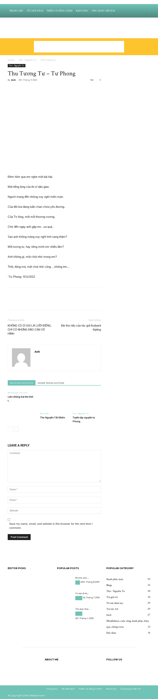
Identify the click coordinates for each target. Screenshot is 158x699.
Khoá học (82, 10)
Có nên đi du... (82, 593)
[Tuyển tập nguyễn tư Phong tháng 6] (87, 400)
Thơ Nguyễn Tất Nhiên (52, 417)
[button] (144, 11)
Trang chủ (16, 10)
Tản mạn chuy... (82, 609)
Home (11, 60)
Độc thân (44, 413)
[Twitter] (13, 23)
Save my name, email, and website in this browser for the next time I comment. (50, 525)
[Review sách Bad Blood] (64, 581)
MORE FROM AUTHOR (51, 382)
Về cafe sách (35, 10)
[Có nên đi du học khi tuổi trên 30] (64, 597)
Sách (77, 582)
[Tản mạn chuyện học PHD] (64, 612)
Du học (78, 598)
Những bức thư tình (18, 392)
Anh (13, 79)
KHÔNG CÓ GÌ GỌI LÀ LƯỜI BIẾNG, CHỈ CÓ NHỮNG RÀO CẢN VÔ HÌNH (29, 329)
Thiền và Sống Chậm (59, 10)
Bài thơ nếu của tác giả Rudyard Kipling (81, 327)
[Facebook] (7, 23)
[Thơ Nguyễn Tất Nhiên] (54, 400)
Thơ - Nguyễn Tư (27, 60)
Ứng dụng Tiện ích (103, 10)
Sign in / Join (39, 33)
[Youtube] (26, 23)
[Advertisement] (79, 46)
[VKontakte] (19, 23)
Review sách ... (82, 577)
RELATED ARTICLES (21, 382)
